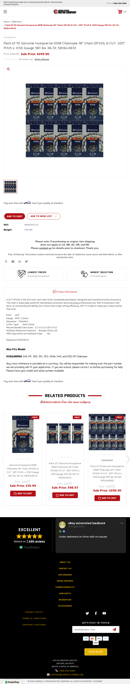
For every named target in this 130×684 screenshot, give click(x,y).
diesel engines (65, 580)
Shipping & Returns (34, 624)
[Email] (12, 261)
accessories (65, 605)
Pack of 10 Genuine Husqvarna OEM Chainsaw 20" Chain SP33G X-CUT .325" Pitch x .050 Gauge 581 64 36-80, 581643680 (107, 473)
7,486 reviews (36, 541)
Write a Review (42, 59)
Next (128, 459)
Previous (2, 459)
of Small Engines (98, 276)
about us (65, 562)
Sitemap (98, 681)
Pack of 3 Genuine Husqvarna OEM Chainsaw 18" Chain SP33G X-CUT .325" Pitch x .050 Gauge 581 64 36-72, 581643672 (65, 470)
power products (65, 587)
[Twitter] (26, 261)
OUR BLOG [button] (96, 651)
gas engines (65, 574)
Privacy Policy (34, 612)
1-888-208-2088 (119, 3)
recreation (65, 599)
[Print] (19, 261)
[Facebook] (6, 261)
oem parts (65, 593)
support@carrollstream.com (66, 674)
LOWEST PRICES (37, 272)
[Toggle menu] (16, 11)
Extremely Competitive (38, 276)
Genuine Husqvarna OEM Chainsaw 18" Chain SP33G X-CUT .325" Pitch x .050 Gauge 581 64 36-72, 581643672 (23, 470)
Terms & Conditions (34, 618)
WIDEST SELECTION (101, 272)
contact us (45, 248)
